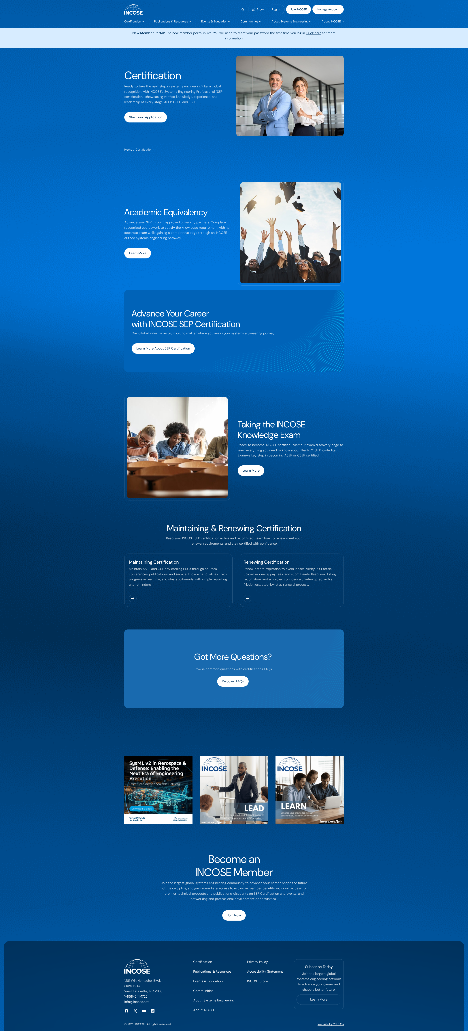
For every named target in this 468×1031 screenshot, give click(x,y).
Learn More (137, 253)
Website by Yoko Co (331, 1024)
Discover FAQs (233, 681)
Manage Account (328, 9)
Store (260, 9)
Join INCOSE (298, 9)
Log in (276, 9)
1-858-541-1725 (136, 996)
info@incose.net (136, 1002)
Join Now (234, 915)
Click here (313, 33)
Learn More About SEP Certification (163, 348)
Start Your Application (145, 117)
